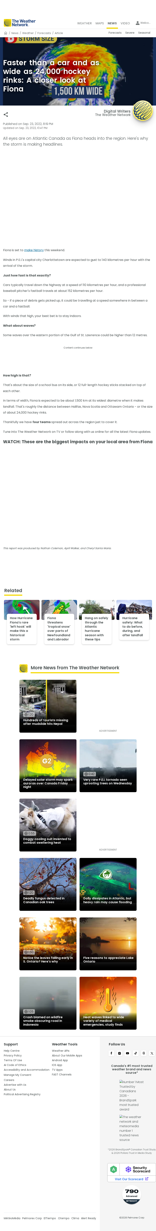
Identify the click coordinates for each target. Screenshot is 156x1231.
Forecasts (44, 33)
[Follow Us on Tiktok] (136, 1053)
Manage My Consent (17, 1075)
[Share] (6, 114)
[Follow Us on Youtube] (127, 1053)
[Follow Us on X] (152, 1053)
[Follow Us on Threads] (144, 1053)
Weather (28, 33)
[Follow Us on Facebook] (111, 1053)
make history (34, 250)
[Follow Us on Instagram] (119, 1053)
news (14, 33)
